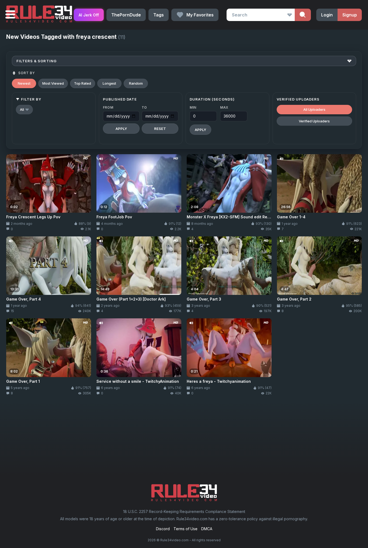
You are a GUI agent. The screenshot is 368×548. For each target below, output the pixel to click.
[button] (24, 109)
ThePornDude (126, 15)
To (144, 107)
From (108, 107)
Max (224, 107)
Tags (158, 15)
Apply (121, 128)
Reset (160, 128)
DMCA (206, 528)
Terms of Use (185, 528)
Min (193, 107)
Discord (163, 528)
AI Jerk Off (89, 15)
